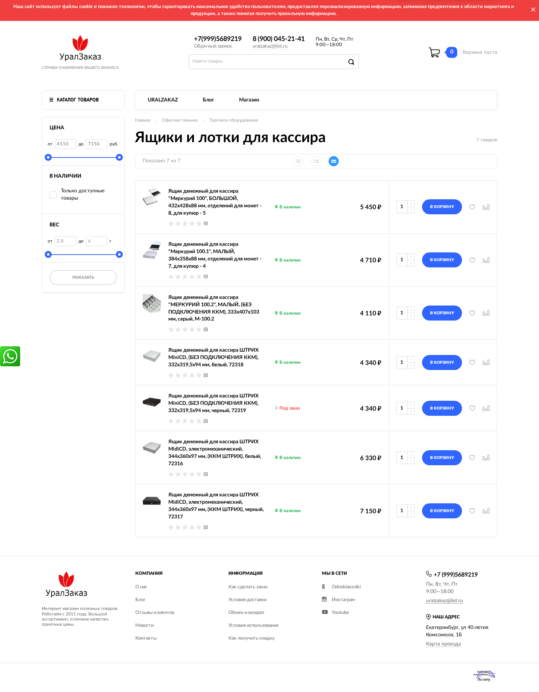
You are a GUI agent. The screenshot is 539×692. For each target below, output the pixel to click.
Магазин (249, 100)
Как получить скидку (251, 638)
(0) (205, 223)
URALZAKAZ (163, 100)
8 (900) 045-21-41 (279, 39)
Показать (83, 277)
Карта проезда (443, 644)
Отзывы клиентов (154, 612)
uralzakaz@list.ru (270, 46)
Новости (144, 625)
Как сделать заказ (248, 587)
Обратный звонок (213, 46)
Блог (208, 100)
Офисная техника (180, 120)
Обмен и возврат (246, 612)
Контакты (146, 638)
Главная (142, 120)
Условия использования (253, 625)
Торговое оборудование (233, 120)
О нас (141, 587)
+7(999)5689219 (218, 39)
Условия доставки (247, 599)
